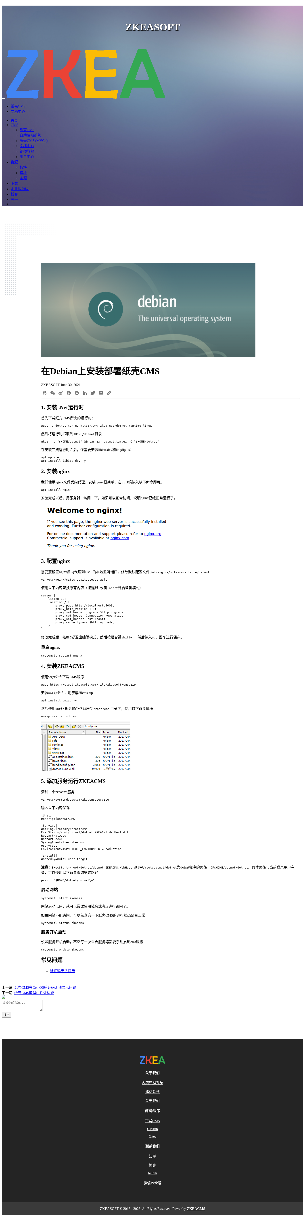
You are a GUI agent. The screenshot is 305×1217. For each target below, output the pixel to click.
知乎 (152, 1156)
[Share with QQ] (44, 393)
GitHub (152, 1129)
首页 (14, 120)
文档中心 (18, 111)
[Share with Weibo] (60, 393)
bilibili (152, 1173)
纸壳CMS (18, 106)
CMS (14, 125)
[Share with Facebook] (68, 393)
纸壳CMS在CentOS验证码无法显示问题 (45, 987)
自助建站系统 (30, 135)
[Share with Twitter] (92, 393)
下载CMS (152, 1121)
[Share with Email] (100, 393)
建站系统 (152, 1092)
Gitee (152, 1136)
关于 (14, 199)
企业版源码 (20, 189)
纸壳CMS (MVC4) (34, 141)
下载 (14, 183)
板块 (23, 167)
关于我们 (152, 1101)
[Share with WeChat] (52, 393)
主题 (23, 178)
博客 (14, 194)
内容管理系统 (152, 1083)
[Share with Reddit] (76, 393)
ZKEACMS (196, 1209)
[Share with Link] (109, 393)
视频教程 (27, 151)
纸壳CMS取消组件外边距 (34, 993)
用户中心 (27, 157)
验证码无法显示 (62, 971)
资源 (14, 162)
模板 (23, 173)
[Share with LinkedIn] (84, 393)
